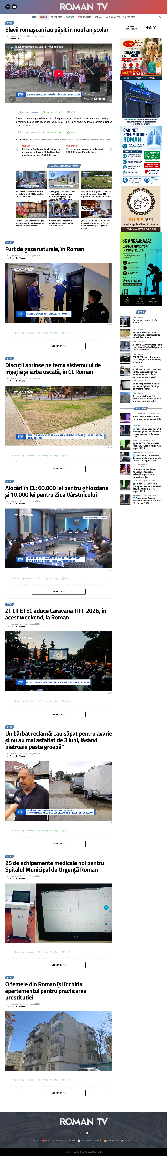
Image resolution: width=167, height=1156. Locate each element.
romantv (85, 140)
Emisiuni (69, 17)
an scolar (35, 140)
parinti (64, 140)
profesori (74, 140)
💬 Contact (129, 17)
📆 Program (84, 17)
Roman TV (14, 39)
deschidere (47, 140)
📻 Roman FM (113, 17)
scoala (95, 140)
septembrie (106, 140)
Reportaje (56, 17)
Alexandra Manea (17, 258)
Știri (34, 17)
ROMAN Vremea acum (141, 27)
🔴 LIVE (43, 17)
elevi (56, 140)
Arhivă (98, 17)
